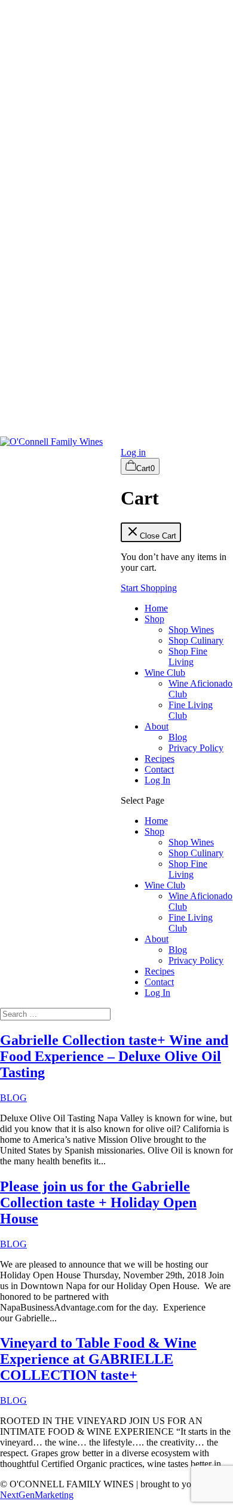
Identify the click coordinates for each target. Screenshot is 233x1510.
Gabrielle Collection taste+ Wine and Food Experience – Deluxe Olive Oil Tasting (114, 1056)
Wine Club (165, 673)
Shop (154, 619)
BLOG (13, 1098)
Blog (177, 737)
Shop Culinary (195, 640)
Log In (157, 780)
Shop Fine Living (187, 656)
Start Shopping (149, 588)
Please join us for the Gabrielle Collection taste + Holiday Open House (98, 1202)
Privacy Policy (195, 748)
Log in (133, 452)
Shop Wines (191, 630)
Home (156, 608)
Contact (159, 769)
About (156, 726)
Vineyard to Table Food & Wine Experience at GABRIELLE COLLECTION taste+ (98, 1359)
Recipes (159, 759)
